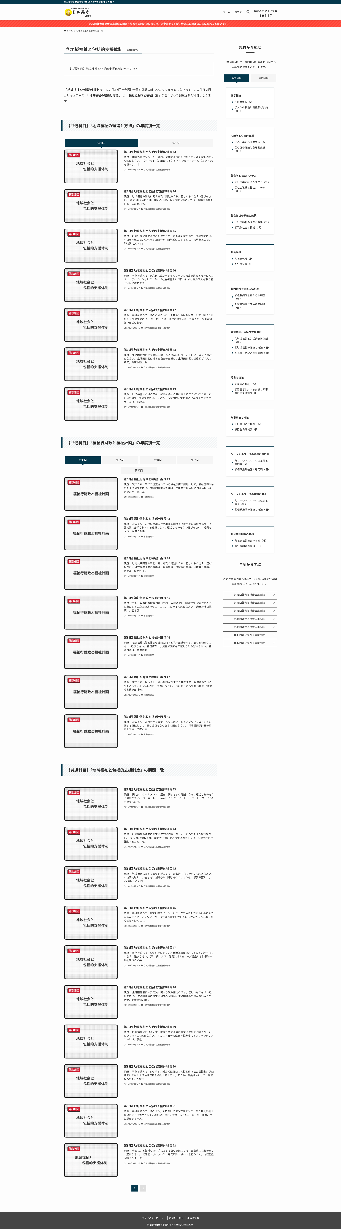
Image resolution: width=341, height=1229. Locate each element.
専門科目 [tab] (264, 78)
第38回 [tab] (101, 143)
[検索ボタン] (248, 12)
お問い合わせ (176, 1218)
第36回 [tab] (83, 460)
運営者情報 (193, 1218)
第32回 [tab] (139, 470)
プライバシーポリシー (154, 1218)
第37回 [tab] (176, 143)
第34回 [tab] (158, 460)
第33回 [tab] (195, 460)
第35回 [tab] (120, 460)
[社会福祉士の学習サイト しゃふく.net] (78, 12)
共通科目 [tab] (237, 78)
